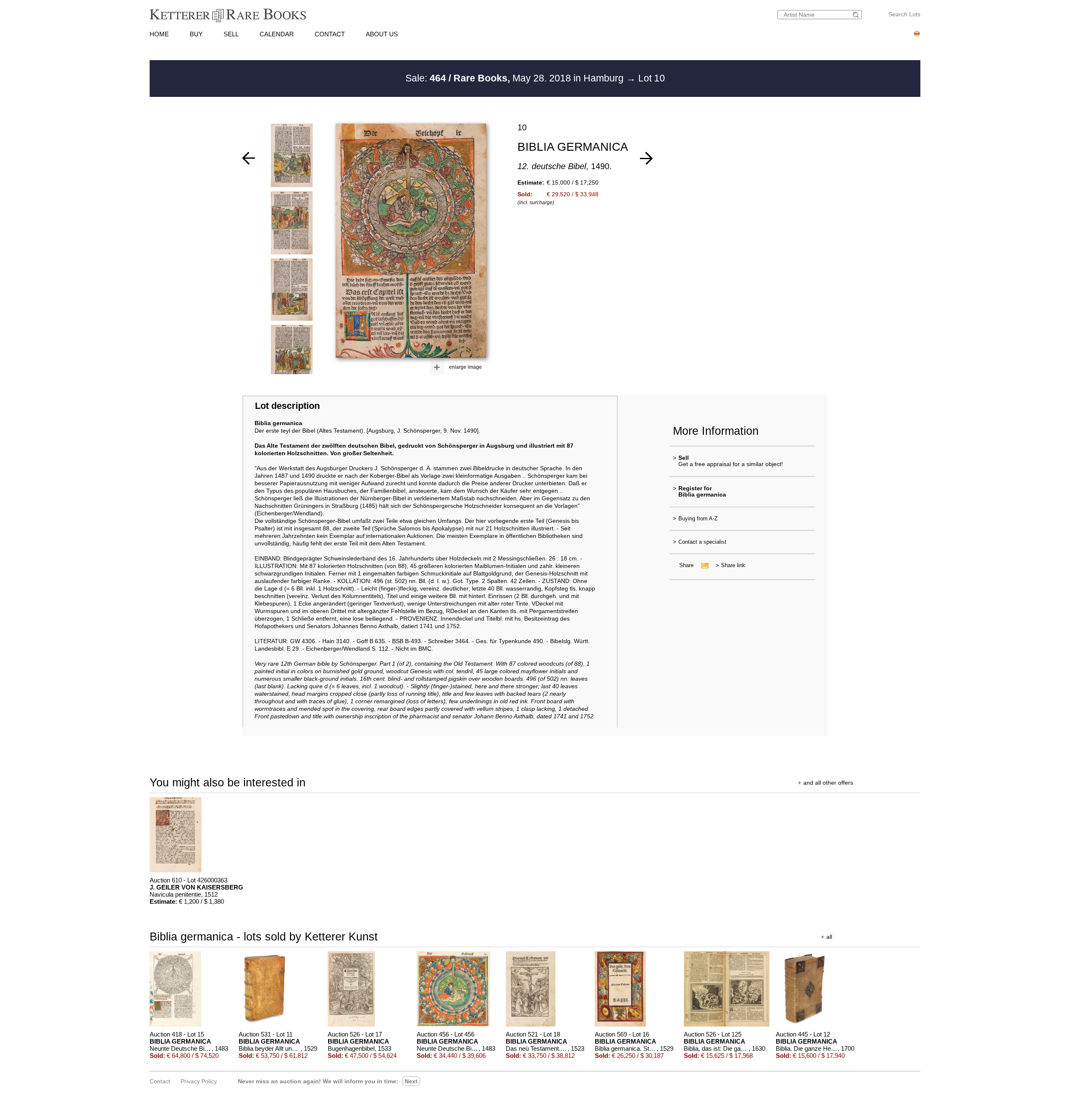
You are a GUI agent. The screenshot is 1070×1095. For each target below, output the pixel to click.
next (411, 1081)
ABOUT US (382, 34)
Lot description (287, 405)
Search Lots (904, 14)
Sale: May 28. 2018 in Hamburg (515, 78)
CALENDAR (277, 34)
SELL (231, 34)
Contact (160, 1081)
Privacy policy (199, 1081)
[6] (646, 158)
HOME (159, 34)
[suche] (856, 15)
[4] (248, 158)
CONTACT (330, 34)
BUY (196, 34)
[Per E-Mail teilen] (702, 565)
